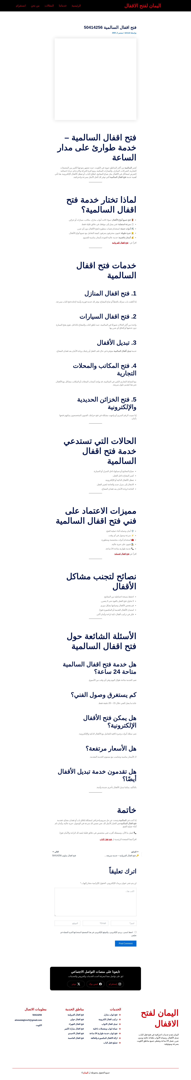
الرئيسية (76, 5)
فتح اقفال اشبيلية (121, 554)
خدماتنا (63, 5)
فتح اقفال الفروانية (120, 243)
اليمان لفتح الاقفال (142, 5)
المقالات (49, 5)
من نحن (35, 5)
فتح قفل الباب (106, 839)
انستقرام (21, 5)
